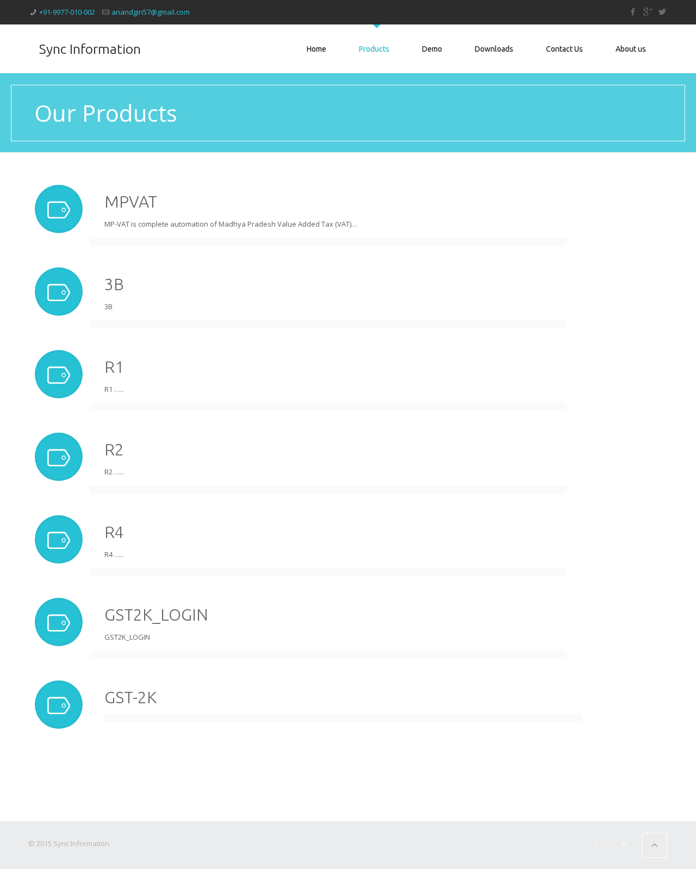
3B (114, 284)
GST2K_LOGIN (156, 614)
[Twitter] (662, 11)
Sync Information (90, 49)
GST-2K (130, 697)
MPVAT (130, 201)
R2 (114, 449)
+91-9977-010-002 (67, 12)
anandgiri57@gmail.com (150, 12)
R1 (114, 367)
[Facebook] (632, 11)
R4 (114, 532)
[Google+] (647, 11)
